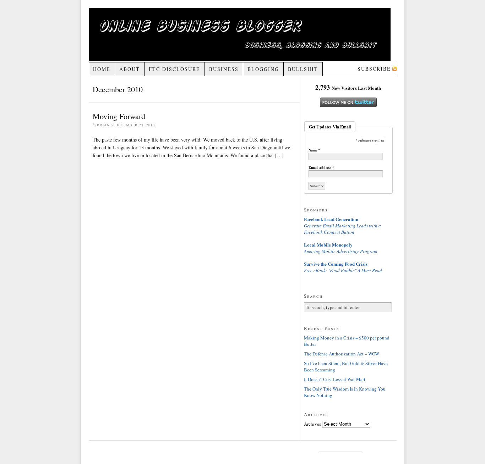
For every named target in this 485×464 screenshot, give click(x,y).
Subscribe (374, 68)
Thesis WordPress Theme (340, 449)
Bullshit (303, 69)
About (129, 69)
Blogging (263, 69)
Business (224, 69)
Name (314, 150)
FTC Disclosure (174, 69)
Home (101, 69)
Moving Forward (119, 116)
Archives (312, 424)
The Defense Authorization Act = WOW (341, 353)
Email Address (321, 167)
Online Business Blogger (240, 34)
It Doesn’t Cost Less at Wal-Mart (334, 379)
